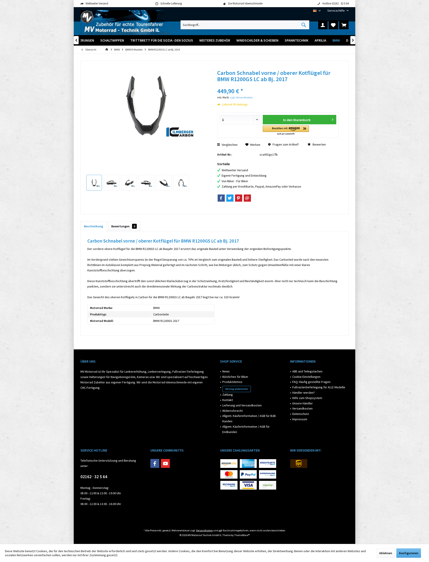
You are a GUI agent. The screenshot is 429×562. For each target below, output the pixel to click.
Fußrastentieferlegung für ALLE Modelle (318, 387)
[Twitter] (229, 198)
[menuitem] (336, 10)
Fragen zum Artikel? (285, 144)
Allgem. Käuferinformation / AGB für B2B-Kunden (249, 418)
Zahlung (227, 395)
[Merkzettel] (333, 24)
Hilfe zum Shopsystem (307, 398)
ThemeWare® (242, 535)
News (226, 371)
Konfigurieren (408, 553)
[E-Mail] (247, 198)
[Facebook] (221, 198)
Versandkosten (302, 408)
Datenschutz (300, 414)
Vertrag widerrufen (236, 389)
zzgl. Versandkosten (241, 97)
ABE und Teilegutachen (307, 371)
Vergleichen (229, 145)
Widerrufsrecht (232, 411)
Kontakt (227, 400)
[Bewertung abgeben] (278, 85)
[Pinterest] (238, 198)
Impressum (299, 419)
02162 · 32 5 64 (93, 476)
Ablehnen (385, 553)
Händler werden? (303, 393)
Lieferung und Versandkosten (242, 405)
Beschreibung (93, 226)
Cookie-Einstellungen (306, 377)
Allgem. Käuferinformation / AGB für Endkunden (246, 429)
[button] (286, 130)
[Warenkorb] (344, 24)
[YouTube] (165, 463)
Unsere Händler (302, 403)
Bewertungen (123, 226)
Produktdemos (232, 382)
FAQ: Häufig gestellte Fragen (311, 382)
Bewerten (319, 144)
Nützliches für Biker (235, 377)
